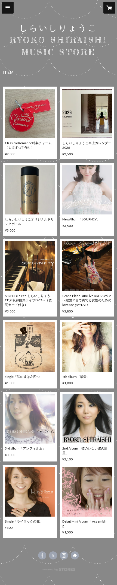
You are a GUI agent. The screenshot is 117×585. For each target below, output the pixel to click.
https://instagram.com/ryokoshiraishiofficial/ (64, 555)
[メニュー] (8, 8)
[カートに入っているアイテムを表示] (109, 8)
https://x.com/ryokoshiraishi (53, 555)
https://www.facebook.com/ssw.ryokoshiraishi (42, 555)
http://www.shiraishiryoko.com (75, 555)
